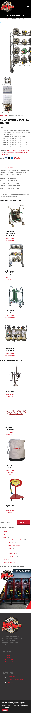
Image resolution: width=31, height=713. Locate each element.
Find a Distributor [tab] (8, 167)
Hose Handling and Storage (16, 539)
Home (1, 115)
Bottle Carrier (10, 152)
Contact (7, 666)
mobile (23, 152)
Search (23, 522)
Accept (5, 710)
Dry (4, 534)
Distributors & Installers (11, 662)
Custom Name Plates (14, 545)
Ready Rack (12, 553)
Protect (5, 559)
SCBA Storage (4, 154)
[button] (27, 6)
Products (7, 655)
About (6, 664)
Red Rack (11, 542)
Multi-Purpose (12, 556)
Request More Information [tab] (10, 165)
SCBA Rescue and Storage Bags (10, 472)
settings (7, 707)
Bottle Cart (18, 152)
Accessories (12, 551)
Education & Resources (12, 660)
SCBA (27, 150)
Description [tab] (6, 163)
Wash (5, 531)
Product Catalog (9, 657)
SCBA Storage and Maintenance (16, 150)
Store (5, 115)
